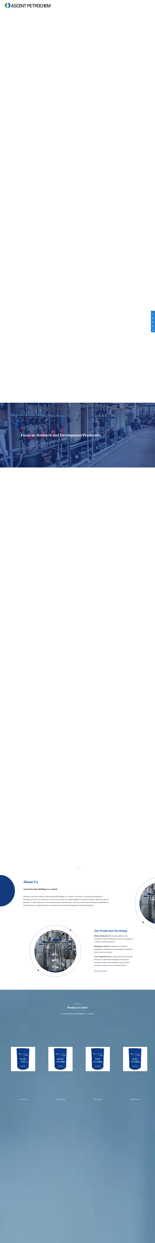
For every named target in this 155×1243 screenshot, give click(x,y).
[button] (73, 868)
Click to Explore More (100, 971)
